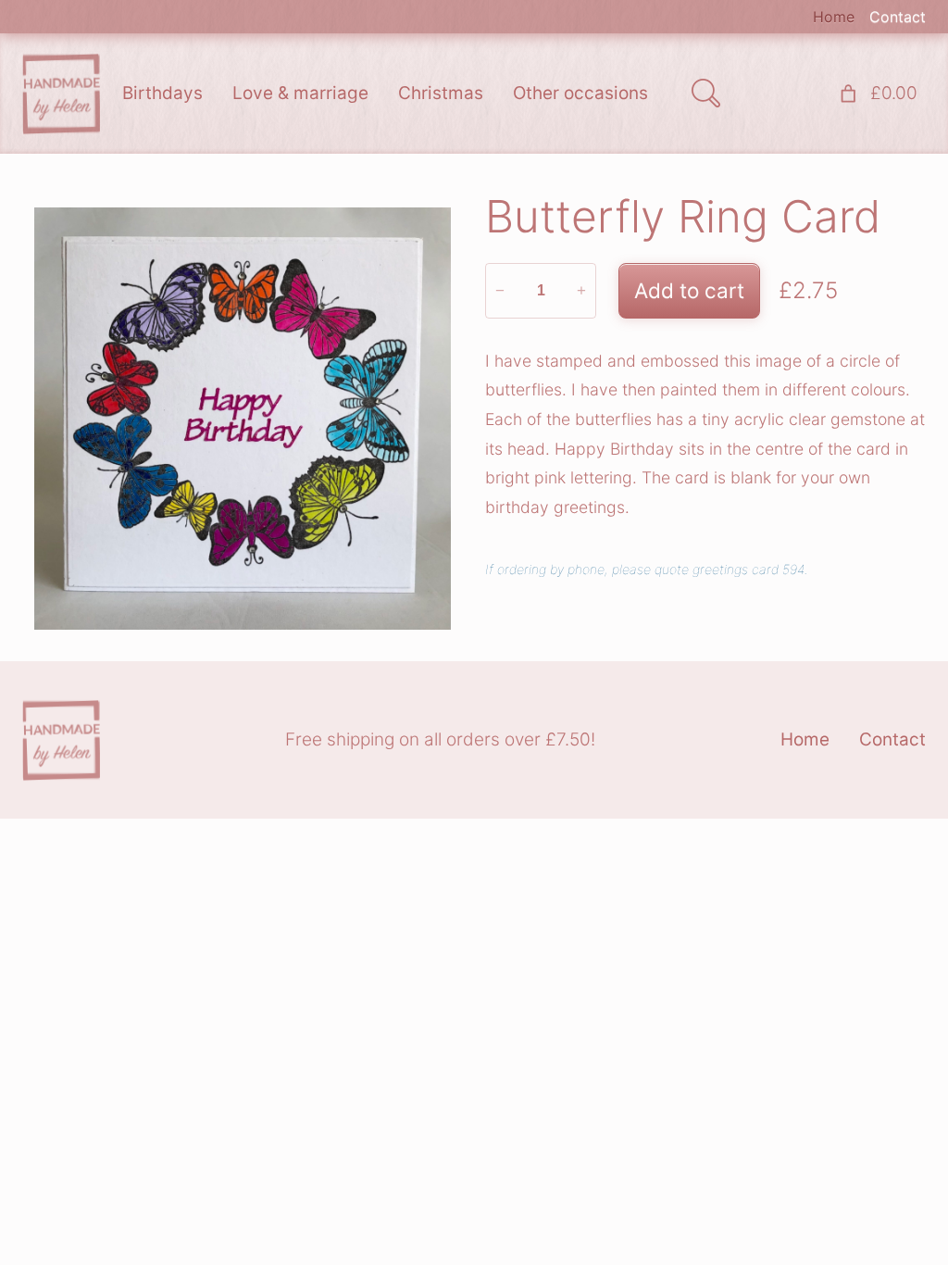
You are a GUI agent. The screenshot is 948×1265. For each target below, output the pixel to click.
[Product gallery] (242, 418)
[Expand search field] (705, 93)
